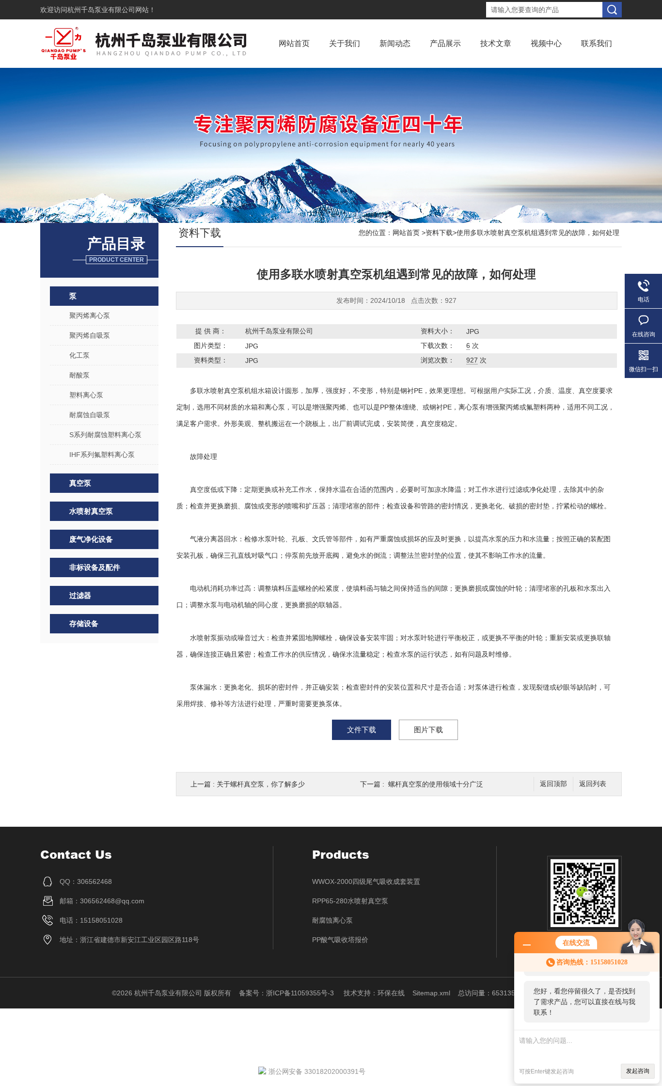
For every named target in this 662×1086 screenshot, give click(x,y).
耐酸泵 (79, 375)
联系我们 (596, 43)
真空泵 (80, 483)
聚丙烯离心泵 (89, 315)
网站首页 (294, 43)
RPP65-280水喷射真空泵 (350, 901)
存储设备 (83, 623)
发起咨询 (637, 1071)
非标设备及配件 (94, 567)
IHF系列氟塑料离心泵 (102, 454)
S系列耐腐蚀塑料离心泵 (105, 435)
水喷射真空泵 (91, 511)
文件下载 (361, 729)
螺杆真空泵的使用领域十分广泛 (435, 784)
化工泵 (79, 355)
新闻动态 (394, 43)
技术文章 (495, 43)
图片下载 (428, 729)
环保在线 (391, 993)
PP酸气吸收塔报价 (340, 940)
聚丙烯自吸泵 (89, 335)
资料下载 (439, 232)
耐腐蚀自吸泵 (89, 415)
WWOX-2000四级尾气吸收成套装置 (366, 881)
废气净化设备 (91, 539)
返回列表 (592, 783)
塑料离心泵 (86, 395)
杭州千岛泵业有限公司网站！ (111, 10)
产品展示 (445, 43)
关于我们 (344, 43)
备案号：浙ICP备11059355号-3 (287, 993)
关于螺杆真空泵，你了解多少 (261, 784)
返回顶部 (553, 783)
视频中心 (546, 43)
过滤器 (80, 595)
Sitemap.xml (431, 993)
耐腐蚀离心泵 (332, 920)
